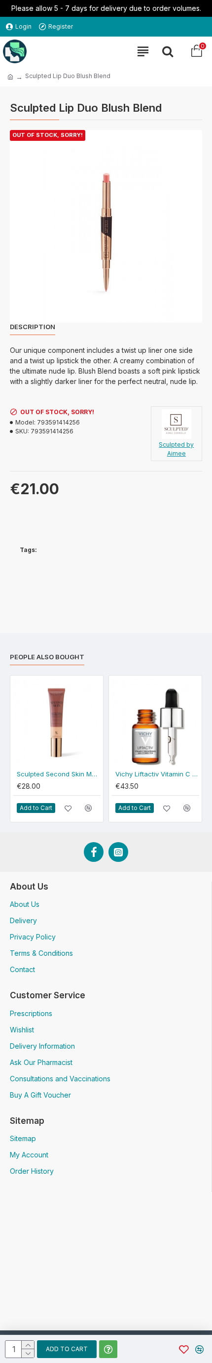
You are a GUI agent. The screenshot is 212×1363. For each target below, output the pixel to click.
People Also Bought (47, 657)
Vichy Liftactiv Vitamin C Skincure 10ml (157, 774)
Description (32, 327)
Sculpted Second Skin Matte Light (59, 774)
